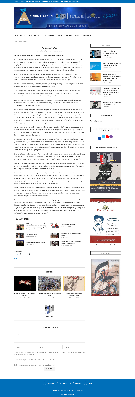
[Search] (120, 35)
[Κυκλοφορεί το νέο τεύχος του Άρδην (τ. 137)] (95, 105)
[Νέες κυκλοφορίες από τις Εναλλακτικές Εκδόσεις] (95, 66)
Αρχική (15, 41)
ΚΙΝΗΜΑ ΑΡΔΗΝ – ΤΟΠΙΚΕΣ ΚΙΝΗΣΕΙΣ (51, 1)
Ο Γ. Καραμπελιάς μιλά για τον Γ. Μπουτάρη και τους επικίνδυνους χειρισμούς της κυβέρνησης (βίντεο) (36, 226)
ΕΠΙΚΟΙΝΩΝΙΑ (64, 1)
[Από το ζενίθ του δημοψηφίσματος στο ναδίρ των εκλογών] (55, 243)
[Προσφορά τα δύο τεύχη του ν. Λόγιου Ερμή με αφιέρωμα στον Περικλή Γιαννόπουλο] (95, 91)
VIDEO (77, 35)
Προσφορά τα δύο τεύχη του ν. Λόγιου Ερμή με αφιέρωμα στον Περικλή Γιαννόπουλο (111, 91)
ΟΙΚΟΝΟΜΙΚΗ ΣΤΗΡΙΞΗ (74, 1)
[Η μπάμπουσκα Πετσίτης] (55, 225)
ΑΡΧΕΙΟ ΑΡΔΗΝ (20, 35)
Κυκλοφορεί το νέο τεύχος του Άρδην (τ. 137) (112, 103)
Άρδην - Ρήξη (43, 51)
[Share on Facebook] (47, 265)
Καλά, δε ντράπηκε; (31, 234)
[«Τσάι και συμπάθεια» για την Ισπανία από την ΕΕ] (49, 283)
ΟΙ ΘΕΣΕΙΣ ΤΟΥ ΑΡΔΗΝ (19, 1)
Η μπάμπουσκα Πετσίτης (68, 224)
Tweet (16, 254)
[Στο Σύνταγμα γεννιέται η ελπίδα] (20, 243)
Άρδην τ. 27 (17, 258)
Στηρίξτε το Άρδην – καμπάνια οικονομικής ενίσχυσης (110, 53)
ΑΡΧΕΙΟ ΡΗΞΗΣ (34, 35)
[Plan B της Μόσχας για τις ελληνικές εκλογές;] (25, 283)
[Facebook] (117, 1)
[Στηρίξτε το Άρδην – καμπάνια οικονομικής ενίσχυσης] (95, 54)
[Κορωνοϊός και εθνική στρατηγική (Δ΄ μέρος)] (55, 235)
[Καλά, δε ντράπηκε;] (20, 235)
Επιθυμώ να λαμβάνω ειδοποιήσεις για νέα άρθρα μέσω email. (34, 365)
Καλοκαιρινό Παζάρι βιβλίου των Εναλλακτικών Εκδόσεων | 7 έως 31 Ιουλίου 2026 (112, 77)
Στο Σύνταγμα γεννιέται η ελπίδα (35, 242)
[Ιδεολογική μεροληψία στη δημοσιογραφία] (74, 283)
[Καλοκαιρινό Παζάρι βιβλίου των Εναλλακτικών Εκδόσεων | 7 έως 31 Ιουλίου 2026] (95, 77)
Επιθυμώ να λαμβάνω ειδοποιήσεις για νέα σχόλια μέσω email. (35, 360)
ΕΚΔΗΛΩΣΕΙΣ (87, 35)
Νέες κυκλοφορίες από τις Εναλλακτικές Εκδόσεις (112, 64)
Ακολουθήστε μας (96, 121)
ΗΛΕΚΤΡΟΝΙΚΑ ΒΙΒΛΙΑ (65, 35)
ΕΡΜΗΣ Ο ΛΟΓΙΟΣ (48, 35)
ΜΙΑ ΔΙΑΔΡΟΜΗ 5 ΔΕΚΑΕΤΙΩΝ (33, 1)
